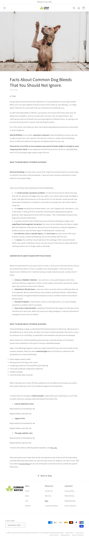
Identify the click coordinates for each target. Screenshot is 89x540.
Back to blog (46, 475)
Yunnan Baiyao (25, 464)
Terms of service (54, 535)
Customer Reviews (51, 506)
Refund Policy (69, 496)
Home (27, 491)
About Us (48, 496)
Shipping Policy (70, 501)
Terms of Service (70, 506)
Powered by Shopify (58, 532)
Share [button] (14, 96)
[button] (4, 8)
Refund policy (69, 532)
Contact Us (49, 491)
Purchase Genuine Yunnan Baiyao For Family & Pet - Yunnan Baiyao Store (31, 532)
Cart (26, 501)
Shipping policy (65, 535)
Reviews (28, 506)
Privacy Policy (69, 491)
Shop (27, 496)
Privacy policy (80, 532)
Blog (46, 501)
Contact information (78, 535)
